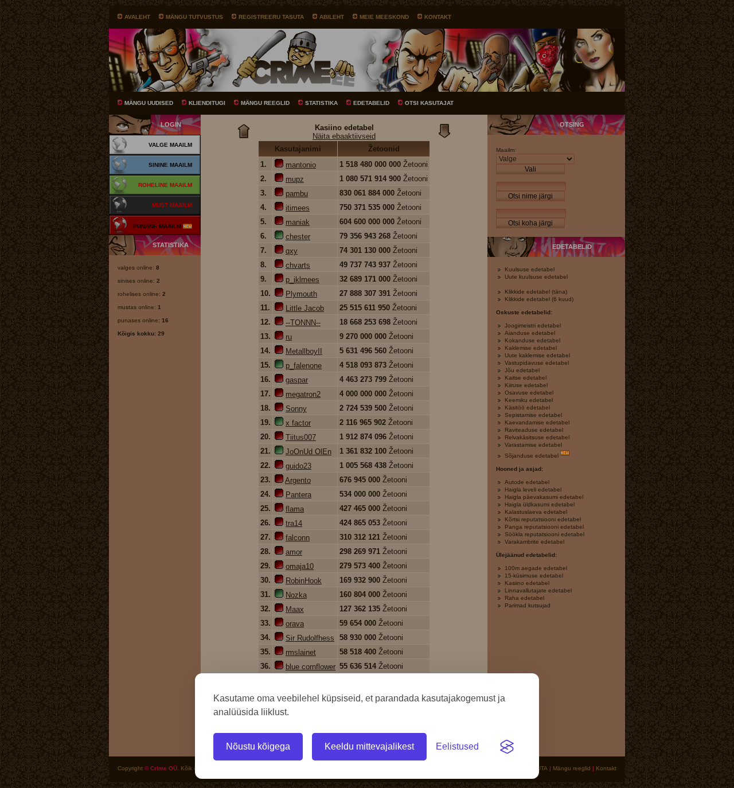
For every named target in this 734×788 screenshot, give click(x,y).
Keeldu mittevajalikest (369, 746)
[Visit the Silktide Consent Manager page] (507, 746)
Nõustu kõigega (258, 746)
